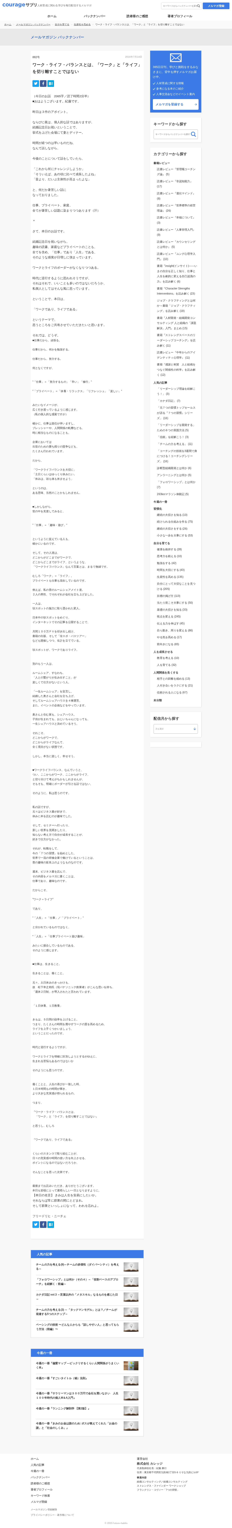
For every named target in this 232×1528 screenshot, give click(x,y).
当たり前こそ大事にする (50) (175, 602)
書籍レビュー (162, 163)
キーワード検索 (40, 1495)
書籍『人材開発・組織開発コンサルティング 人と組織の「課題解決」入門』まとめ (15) (176, 323)
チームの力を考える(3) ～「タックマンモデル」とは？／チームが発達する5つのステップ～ (76, 1312)
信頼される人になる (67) (172, 692)
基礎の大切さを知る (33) (172, 609)
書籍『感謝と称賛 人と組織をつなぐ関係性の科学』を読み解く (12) (176, 369)
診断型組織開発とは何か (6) (174, 468)
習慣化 (158, 508)
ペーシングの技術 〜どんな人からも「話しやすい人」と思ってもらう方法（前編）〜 (77, 1327)
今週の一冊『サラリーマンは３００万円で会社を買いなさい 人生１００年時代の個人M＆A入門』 (77, 1395)
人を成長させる (163, 651)
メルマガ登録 (216, 5)
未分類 (158, 700)
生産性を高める (82, 24)
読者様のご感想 (137, 16)
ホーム (52, 16)
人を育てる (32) (166, 664)
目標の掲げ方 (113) (168, 595)
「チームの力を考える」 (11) (174, 444)
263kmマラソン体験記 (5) (173, 494)
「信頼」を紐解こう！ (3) (173, 437)
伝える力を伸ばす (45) (170, 623)
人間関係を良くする (166, 672)
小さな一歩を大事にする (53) (175, 535)
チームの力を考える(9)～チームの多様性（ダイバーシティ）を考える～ (77, 1266)
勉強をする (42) (166, 563)
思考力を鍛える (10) (169, 556)
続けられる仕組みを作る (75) (175, 521)
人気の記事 (160, 382)
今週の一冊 (160, 501)
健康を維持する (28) (169, 549)
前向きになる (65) (168, 644)
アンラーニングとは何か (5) (174, 475)
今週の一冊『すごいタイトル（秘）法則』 (62, 1378)
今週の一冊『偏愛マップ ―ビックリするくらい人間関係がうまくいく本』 (77, 1365)
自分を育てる (62, 24)
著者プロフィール (180, 16)
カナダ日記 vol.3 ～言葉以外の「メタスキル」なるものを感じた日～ (77, 1296)
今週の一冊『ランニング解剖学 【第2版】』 (63, 1408)
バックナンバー (94, 16)
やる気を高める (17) (169, 637)
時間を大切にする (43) (170, 569)
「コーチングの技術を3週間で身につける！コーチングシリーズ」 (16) (177, 456)
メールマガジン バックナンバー (33, 24)
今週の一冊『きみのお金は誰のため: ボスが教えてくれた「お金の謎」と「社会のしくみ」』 (76, 1425)
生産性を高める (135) (170, 576)
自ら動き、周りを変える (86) (175, 630)
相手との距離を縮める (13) (173, 678)
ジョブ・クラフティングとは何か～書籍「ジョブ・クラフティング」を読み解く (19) (176, 305)
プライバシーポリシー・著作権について (52, 1515)
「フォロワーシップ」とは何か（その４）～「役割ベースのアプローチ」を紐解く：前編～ (77, 1281)
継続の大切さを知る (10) (172, 514)
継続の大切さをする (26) (172, 528)
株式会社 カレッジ (150, 1463)
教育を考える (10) (168, 658)
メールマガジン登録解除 (44, 1509)
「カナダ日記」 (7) (168, 400)
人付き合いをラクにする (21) (175, 685)
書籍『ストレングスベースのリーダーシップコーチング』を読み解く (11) (176, 340)
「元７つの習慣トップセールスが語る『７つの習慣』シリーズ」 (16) (176, 412)
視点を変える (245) (169, 616)
